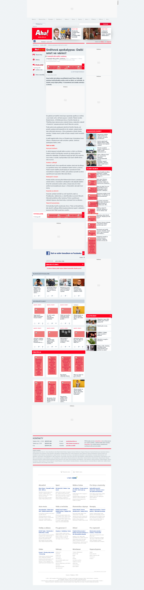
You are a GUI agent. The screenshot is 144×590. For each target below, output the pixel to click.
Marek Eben (80, 458)
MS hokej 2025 (59, 488)
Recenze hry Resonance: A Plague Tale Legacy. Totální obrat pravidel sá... (97, 538)
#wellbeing (64, 531)
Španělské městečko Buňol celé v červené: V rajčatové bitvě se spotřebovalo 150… (103, 202)
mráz (63, 261)
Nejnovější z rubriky (94, 131)
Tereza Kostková (50, 461)
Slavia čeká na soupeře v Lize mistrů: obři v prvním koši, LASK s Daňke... (63, 495)
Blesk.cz (34, 19)
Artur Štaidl (57, 452)
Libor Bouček (97, 456)
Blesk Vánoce (42, 488)
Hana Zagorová (83, 453)
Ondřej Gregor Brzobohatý (49, 459)
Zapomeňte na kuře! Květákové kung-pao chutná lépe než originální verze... (97, 517)
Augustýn (109, 41)
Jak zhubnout (76, 488)
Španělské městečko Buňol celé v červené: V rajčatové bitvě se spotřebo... (45, 493)
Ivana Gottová (41, 455)
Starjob (91, 552)
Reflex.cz (101, 19)
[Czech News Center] (74, 478)
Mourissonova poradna (95, 531)
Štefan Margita (103, 459)
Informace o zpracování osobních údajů (90, 580)
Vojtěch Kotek (107, 461)
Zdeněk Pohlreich (37, 462)
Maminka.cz (59, 19)
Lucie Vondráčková (55, 458)
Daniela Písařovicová (95, 452)
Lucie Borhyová (38, 458)
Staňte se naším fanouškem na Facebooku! (65, 253)
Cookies (100, 580)
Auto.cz (86, 19)
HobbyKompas (59, 561)
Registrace (35, 26)
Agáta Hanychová (37, 452)
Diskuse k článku (52, 264)
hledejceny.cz (58, 552)
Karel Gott (69, 456)
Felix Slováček (50, 453)
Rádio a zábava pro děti (94, 555)
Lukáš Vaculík (63, 458)
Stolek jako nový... (93, 499)
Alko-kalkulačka (43, 509)
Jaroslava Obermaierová (98, 455)
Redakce (73, 575)
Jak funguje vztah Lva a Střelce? (62, 538)
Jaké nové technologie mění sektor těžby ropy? (97, 535)
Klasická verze (66, 472)
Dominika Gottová (105, 452)
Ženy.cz (73, 19)
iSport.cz (80, 19)
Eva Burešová (36, 453)
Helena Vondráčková (92, 453)
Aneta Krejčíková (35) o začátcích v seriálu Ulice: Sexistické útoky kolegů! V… (103, 174)
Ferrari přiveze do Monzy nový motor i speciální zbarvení (46, 514)
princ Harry (50, 462)
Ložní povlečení (76, 564)
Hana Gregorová (75, 453)
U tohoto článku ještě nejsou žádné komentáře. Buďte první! (64, 268)
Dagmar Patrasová (85, 452)
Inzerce (68, 575)
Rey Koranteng (72, 459)
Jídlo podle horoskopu (100, 511)
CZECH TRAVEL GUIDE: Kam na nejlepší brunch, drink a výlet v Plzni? (63, 534)
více (107, 19)
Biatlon (65, 488)
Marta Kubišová (87, 458)
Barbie (74, 555)
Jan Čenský (63, 455)
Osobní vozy (58, 555)
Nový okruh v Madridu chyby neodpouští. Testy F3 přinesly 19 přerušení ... (45, 519)
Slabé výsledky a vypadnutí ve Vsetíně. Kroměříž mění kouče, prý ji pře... (63, 498)
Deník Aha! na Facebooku (34, 41)
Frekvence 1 (92, 556)
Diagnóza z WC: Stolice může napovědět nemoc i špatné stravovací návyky (80, 537)
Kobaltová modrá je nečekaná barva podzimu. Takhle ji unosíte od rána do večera (102, 238)
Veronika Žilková (93, 461)
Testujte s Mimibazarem (77, 552)
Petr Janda (66, 459)
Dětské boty (75, 563)
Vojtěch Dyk (100, 461)
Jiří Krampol (40, 456)
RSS (77, 575)
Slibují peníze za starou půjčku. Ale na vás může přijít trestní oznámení (78, 391)
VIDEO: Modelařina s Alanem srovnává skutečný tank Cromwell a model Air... (97, 541)
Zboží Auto (58, 564)
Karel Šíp (74, 456)
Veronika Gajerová (84, 461)
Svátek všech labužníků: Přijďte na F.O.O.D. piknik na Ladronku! (97, 519)
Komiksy (92, 532)
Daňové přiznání (77, 509)
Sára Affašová (80, 459)
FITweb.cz (93, 19)
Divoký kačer (50, 531)
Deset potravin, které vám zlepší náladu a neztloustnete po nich (79, 540)
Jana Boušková (88, 455)
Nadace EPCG (84, 511)
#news (69, 531)
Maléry (38, 59)
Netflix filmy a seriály (44, 532)
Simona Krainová (95, 459)
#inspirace (58, 531)
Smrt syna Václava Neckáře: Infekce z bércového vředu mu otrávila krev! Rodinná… (103, 181)
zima (59, 261)
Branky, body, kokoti (49, 552)
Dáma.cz (67, 19)
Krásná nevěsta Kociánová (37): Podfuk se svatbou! (79, 500)
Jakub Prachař (56, 455)
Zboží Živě (58, 553)
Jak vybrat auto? (59, 568)
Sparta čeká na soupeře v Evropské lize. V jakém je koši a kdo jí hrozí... (63, 493)
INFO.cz (44, 490)
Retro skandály (40, 74)
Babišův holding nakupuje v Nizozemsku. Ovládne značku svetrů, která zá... (80, 519)
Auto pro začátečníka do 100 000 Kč (63, 563)
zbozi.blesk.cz (59, 558)
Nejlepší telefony (60, 511)
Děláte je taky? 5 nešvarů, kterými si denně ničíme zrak (102, 209)
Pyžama (74, 558)
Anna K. (43, 452)
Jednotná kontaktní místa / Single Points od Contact (74, 581)
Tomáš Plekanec (58, 461)
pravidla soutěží (70, 445)
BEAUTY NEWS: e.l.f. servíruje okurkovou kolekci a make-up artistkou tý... (62, 537)
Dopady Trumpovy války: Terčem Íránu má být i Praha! (45, 495)
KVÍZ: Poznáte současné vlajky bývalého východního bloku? (45, 538)
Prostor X (41, 552)
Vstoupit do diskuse (78, 72)
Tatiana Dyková (42, 461)
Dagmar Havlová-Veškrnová (74, 452)
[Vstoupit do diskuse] (56, 323)
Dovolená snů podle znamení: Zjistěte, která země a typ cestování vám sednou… (103, 231)
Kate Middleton (81, 456)
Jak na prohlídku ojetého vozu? (62, 560)
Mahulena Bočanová (72, 458)
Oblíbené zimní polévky (95, 509)
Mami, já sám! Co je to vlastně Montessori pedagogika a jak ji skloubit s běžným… (103, 188)
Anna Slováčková (50, 452)
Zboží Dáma (58, 556)
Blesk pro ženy (42, 19)
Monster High (75, 553)
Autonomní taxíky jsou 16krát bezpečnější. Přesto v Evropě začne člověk (46, 517)
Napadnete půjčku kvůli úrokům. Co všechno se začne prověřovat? (103, 195)
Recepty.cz (50, 19)
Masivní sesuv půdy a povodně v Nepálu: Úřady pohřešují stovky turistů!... (45, 498)
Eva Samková (43, 453)
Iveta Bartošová (49, 455)
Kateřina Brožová (89, 456)
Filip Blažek (57, 453)
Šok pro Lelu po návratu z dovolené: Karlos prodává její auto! (103, 224)
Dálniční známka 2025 (47, 511)
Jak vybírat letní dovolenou (96, 491)
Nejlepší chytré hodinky (61, 509)
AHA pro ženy (91, 316)
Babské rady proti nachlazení (80, 532)
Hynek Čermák (101, 453)
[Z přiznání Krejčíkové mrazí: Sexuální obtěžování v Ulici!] (92, 34)
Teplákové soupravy (77, 561)
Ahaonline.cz (36, 45)
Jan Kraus (69, 455)
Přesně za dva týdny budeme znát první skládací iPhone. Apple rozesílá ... (63, 516)
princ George (45, 462)
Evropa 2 (91, 558)
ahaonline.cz (98, 441)
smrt (56, 261)
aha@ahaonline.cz (71, 441)
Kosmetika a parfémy (77, 560)
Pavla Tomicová (59, 459)
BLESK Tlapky (42, 531)
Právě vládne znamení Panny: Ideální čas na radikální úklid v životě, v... (97, 494)
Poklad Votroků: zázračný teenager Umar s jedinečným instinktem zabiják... (46, 557)
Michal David (102, 458)
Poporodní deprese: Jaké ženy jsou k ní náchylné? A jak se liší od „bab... (80, 542)
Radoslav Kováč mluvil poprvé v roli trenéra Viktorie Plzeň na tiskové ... (46, 559)
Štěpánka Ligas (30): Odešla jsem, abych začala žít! (97, 497)
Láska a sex (39, 69)
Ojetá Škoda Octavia (60, 566)
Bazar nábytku (76, 566)
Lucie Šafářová (46, 458)
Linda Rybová (104, 456)
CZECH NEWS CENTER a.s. (62, 578)
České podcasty (93, 553)
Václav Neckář (66, 461)
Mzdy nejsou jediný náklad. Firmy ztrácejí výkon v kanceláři (79, 514)
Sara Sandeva (87, 459)
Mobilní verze (78, 472)
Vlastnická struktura (59, 581)
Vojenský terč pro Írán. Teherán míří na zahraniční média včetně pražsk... (80, 517)
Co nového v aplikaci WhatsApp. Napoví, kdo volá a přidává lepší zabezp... (62, 521)
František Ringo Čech (65, 453)
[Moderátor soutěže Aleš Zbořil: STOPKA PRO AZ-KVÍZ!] (63, 34)
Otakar (102, 41)
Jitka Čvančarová (56, 456)
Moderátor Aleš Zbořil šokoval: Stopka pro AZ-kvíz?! (103, 216)
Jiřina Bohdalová (48, 456)
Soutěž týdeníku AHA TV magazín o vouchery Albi (80, 494)
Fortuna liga (42, 554)
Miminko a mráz (100, 490)
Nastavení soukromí (49, 581)
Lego (74, 556)
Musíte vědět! (43, 45)
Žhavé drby (39, 54)
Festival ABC (98, 532)
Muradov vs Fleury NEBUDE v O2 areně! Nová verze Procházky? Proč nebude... (46, 562)
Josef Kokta (63, 456)
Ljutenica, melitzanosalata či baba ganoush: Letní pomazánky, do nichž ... (97, 514)
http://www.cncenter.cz (72, 443)
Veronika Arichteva (74, 461)
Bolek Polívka (63, 452)
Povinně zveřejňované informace (92, 581)
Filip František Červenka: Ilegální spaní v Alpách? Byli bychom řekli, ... (46, 541)
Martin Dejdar (95, 458)
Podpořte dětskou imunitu (79, 531)
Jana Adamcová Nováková (78, 455)
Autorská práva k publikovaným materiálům (50, 580)
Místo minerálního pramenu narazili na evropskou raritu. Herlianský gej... (46, 535)
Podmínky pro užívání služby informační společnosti (70, 580)
